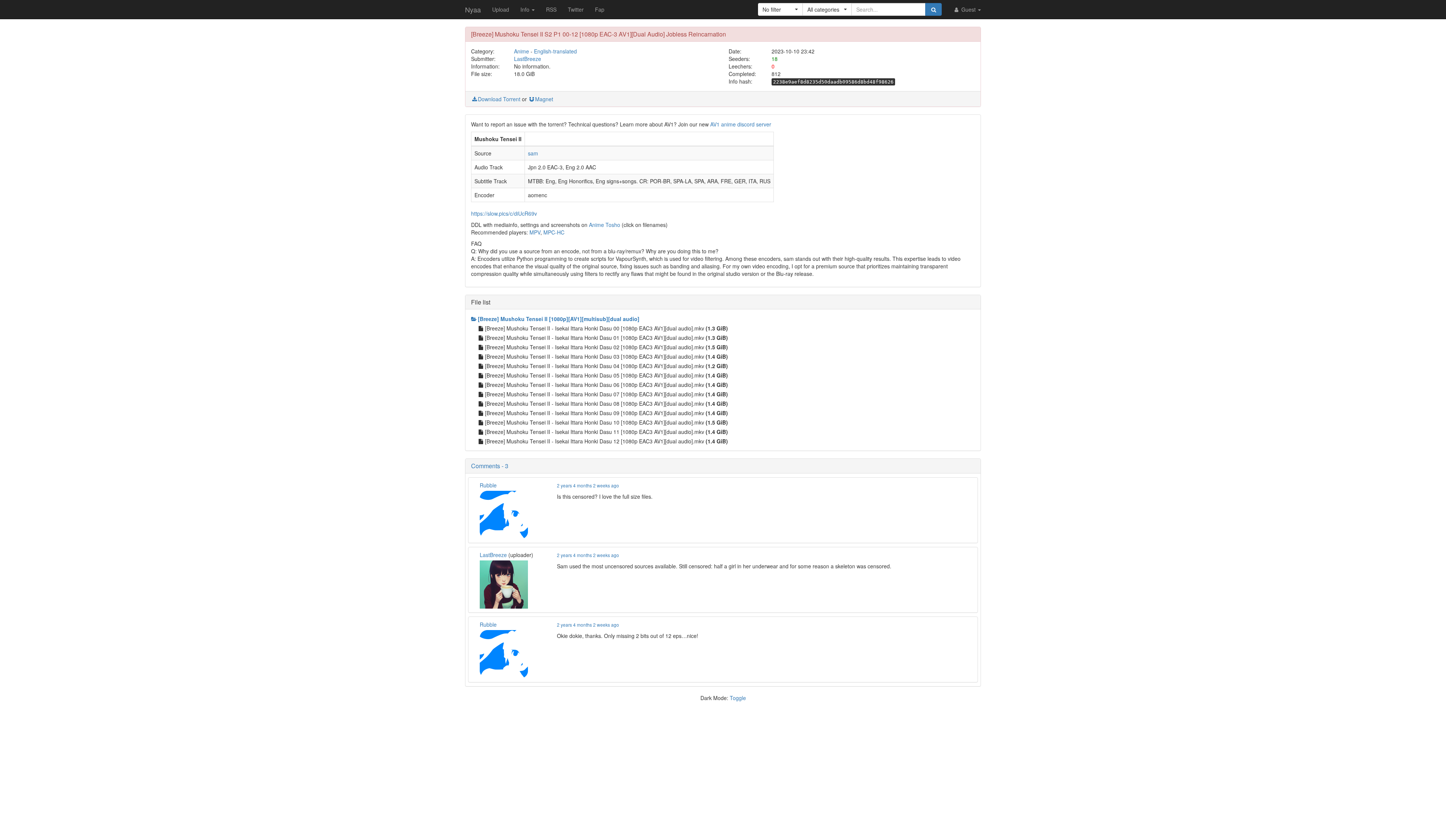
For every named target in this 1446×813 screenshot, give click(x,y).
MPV (534, 232)
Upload (500, 9)
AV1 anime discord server (740, 124)
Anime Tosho (604, 224)
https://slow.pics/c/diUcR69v (504, 213)
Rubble (488, 485)
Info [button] (525, 9)
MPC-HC (553, 232)
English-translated (555, 51)
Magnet (544, 99)
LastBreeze (527, 58)
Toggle (738, 698)
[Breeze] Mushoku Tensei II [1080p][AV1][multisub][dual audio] (558, 319)
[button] (780, 9)
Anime (521, 51)
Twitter (576, 9)
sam (533, 153)
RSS (551, 9)
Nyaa (473, 9)
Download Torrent (499, 99)
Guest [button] (968, 9)
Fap (599, 9)
